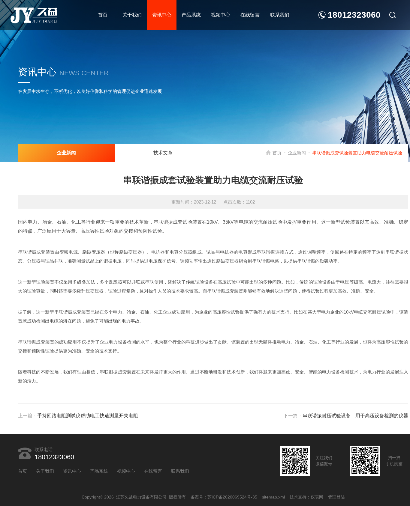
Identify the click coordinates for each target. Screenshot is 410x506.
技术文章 (163, 152)
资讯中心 (161, 14)
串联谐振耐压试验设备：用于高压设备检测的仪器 (355, 415)
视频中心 (220, 14)
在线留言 (250, 14)
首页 (102, 14)
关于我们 (132, 14)
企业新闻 (297, 152)
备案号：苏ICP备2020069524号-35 (224, 497)
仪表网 (317, 497)
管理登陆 (336, 497)
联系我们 (279, 14)
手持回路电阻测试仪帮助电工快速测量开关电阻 (87, 415)
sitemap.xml (273, 497)
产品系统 (191, 14)
